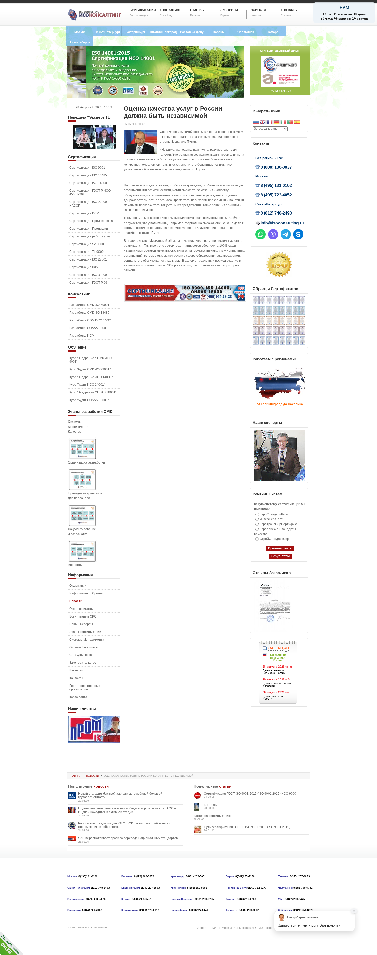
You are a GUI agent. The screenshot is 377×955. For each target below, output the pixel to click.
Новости (92, 775)
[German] (276, 122)
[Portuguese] (290, 122)
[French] (269, 122)
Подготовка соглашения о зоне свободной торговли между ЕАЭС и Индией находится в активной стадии (127, 810)
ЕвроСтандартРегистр (276, 514)
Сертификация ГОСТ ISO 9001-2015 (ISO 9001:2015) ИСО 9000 (250, 793)
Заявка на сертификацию (212, 816)
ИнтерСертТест (271, 519)
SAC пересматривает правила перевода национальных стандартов (128, 838)
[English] (263, 122)
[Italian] (283, 122)
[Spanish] (297, 122)
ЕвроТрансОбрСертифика (279, 524)
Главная (75, 775)
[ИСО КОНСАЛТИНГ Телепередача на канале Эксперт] (94, 148)
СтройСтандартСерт (275, 539)
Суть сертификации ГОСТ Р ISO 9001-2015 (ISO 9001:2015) (247, 827)
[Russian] (256, 122)
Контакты (211, 805)
